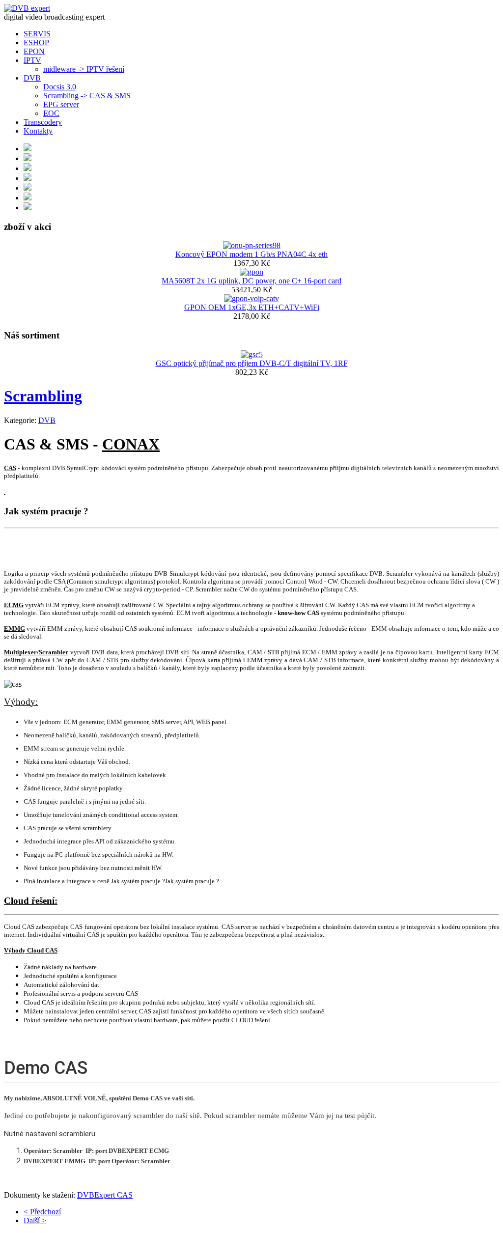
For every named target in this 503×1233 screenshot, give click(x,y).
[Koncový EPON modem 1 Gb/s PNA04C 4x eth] (251, 245)
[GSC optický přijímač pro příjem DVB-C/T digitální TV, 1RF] (252, 354)
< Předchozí (42, 1211)
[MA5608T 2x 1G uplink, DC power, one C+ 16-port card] (251, 272)
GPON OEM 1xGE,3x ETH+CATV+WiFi (251, 307)
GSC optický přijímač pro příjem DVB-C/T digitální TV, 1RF (252, 363)
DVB (47, 420)
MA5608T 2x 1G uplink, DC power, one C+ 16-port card (251, 281)
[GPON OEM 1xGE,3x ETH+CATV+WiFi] (251, 298)
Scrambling (43, 396)
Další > (35, 1220)
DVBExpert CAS (105, 1195)
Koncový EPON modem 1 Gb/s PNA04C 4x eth (251, 254)
